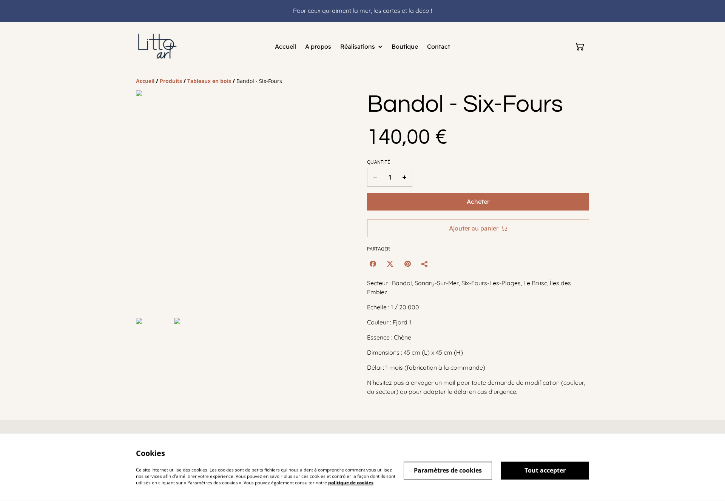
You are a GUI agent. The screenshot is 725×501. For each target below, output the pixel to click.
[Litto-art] (157, 46)
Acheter (478, 201)
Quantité (378, 162)
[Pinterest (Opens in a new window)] (407, 263)
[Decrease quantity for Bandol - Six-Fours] (375, 177)
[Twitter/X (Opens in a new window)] (390, 263)
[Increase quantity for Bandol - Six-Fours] (404, 177)
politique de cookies (350, 482)
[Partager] (424, 263)
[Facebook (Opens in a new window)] (372, 263)
